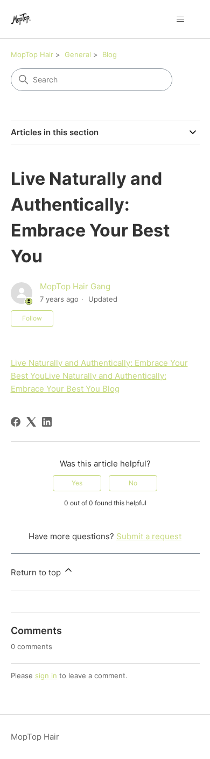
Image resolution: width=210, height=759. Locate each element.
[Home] (21, 19)
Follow (32, 318)
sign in (46, 675)
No (133, 483)
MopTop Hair (32, 54)
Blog (109, 54)
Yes (77, 483)
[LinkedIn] (47, 422)
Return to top (37, 572)
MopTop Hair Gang (75, 286)
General (78, 54)
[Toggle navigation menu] (181, 19)
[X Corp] (31, 422)
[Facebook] (15, 422)
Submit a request (148, 536)
